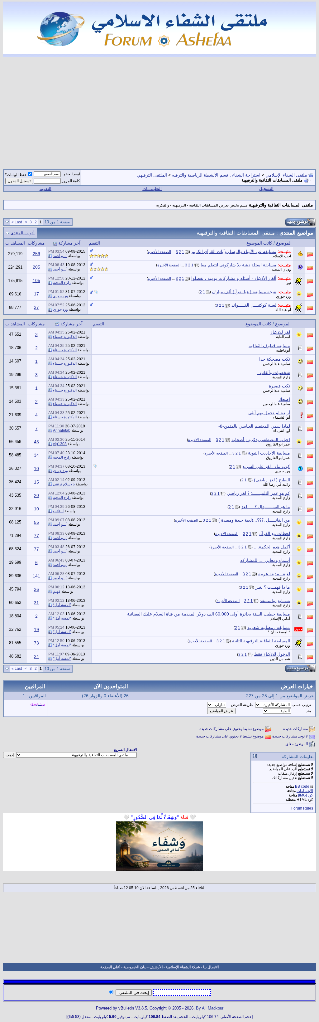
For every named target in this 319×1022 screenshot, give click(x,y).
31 (36, 602)
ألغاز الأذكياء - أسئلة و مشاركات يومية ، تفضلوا (233, 278)
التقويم (45, 188)
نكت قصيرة (279, 385)
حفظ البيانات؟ (16, 175)
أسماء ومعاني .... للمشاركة (265, 560)
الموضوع (284, 243)
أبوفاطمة (283, 350)
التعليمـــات (152, 188)
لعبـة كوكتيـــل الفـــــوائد (253, 305)
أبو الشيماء (281, 417)
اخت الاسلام (282, 256)
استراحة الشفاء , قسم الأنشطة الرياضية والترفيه (216, 175)
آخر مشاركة (69, 243)
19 (36, 629)
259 (36, 253)
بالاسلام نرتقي (64, 484)
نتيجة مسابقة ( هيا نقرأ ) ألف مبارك (244, 291)
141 (36, 575)
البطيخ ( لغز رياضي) (272, 479)
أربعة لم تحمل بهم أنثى (269, 412)
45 (36, 441)
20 (36, 495)
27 (36, 307)
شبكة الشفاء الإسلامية (183, 967)
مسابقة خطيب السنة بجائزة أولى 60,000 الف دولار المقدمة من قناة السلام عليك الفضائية (208, 613)
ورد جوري (283, 296)
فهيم (56, 591)
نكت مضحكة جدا (274, 359)
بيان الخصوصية (134, 967)
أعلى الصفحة (110, 967)
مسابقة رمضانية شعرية (268, 627)
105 (36, 280)
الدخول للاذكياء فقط (272, 654)
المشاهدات (15, 243)
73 (36, 642)
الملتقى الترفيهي (152, 175)
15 (36, 481)
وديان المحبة (281, 269)
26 (36, 589)
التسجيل (266, 188)
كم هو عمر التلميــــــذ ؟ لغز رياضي (258, 493)
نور (288, 283)
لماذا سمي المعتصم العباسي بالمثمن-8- (254, 426)
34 (36, 455)
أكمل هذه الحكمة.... (272, 546)
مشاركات (36, 243)
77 (36, 535)
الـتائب (58, 511)
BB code (302, 786)
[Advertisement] (159, 109)
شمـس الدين (280, 659)
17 (36, 293)
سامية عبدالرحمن (276, 364)
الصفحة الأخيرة (159, 252)
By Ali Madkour (209, 1008)
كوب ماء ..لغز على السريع (266, 466)
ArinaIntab (61, 430)
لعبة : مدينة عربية (274, 573)
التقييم (94, 243)
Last (17, 222)
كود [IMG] (305, 795)
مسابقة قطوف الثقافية (269, 345)
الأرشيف (156, 967)
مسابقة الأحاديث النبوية (269, 452)
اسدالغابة (283, 337)
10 (36, 468)
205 (36, 267)
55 (36, 522)
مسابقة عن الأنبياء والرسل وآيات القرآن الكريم (233, 251)
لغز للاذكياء (280, 332)
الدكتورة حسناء (65, 336)
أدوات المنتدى (23, 233)
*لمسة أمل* (62, 605)
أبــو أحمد (60, 256)
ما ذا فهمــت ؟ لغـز (272, 587)
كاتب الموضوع (259, 243)
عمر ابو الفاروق (278, 444)
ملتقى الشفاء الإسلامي (286, 175)
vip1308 (60, 444)
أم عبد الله (283, 310)
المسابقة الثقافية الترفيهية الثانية (261, 640)
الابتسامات (305, 791)
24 (36, 656)
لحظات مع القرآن (274, 533)
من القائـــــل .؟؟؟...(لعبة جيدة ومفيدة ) (254, 520)
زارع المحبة (62, 282)
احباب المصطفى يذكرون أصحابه (260, 439)
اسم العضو (72, 174)
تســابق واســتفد (275, 600)
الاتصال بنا (211, 967)
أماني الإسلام (280, 618)
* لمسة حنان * (279, 632)
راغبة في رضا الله (276, 484)
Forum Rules (302, 808)
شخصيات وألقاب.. (273, 372)
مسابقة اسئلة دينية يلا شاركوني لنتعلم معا (238, 264)
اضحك (284, 399)
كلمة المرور (71, 181)
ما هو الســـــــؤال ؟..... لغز (265, 506)
